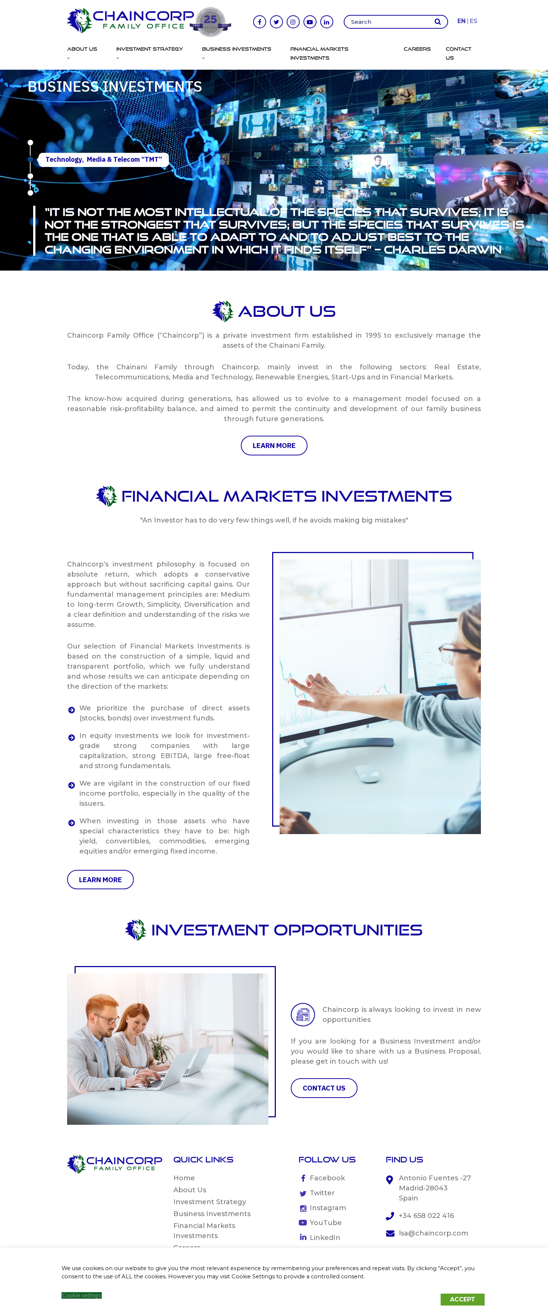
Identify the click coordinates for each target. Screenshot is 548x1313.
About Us (189, 1190)
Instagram (328, 1208)
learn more (274, 445)
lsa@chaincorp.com (433, 1233)
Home (184, 1178)
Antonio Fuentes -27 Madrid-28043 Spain (435, 1188)
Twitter (322, 1193)
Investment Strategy (209, 1202)
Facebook (327, 1178)
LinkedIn (325, 1238)
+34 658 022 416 (426, 1216)
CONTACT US (324, 1087)
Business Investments (212, 1214)
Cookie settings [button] (81, 1295)
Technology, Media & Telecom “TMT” (103, 159)
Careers (417, 48)
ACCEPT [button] (462, 1299)
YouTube (326, 1223)
